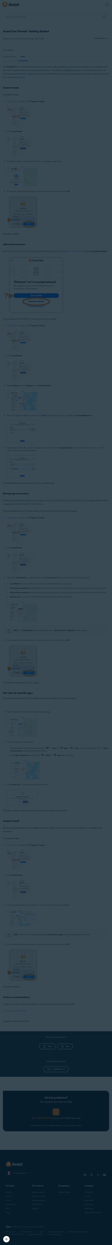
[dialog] (56, 622)
